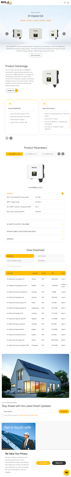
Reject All (59, 463)
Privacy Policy (23, 415)
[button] (7, 138)
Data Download (35, 55)
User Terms (34, 415)
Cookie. (7, 472)
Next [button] (57, 154)
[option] (17, 33)
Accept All (43, 463)
